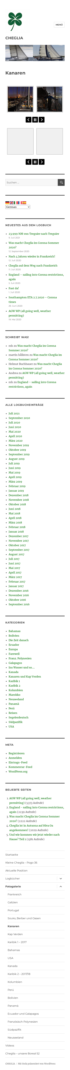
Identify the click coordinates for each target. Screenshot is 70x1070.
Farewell (14, 653)
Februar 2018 (17, 527)
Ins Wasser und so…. (22, 667)
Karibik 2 (14, 685)
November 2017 (19, 540)
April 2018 (15, 518)
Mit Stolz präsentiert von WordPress (37, 1063)
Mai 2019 (14, 472)
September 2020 (19, 418)
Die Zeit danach (19, 640)
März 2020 (15, 440)
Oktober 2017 (17, 545)
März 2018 (15, 522)
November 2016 (19, 595)
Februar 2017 (17, 581)
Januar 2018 (16, 531)
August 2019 (17, 458)
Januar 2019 (16, 490)
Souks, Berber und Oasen (24, 918)
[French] (20, 202)
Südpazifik (15, 722)
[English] (12, 202)
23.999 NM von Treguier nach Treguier (34, 233)
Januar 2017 (16, 586)
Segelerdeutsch (18, 717)
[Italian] (16, 202)
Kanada (13, 672)
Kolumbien (16, 690)
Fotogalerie (13, 886)
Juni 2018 (15, 508)
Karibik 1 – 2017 (17, 942)
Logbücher (12, 878)
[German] (7, 202)
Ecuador (14, 644)
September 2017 (19, 549)
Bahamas (15, 631)
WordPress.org (18, 771)
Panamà (14, 703)
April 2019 (15, 477)
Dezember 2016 (19, 590)
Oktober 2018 (17, 504)
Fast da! (14, 288)
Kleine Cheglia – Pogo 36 (21, 862)
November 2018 (19, 499)
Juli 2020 (14, 422)
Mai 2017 (14, 568)
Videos (9, 1045)
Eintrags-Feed (18, 762)
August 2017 (16, 554)
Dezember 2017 (18, 536)
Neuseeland (16, 699)
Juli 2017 (14, 558)
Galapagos (15, 663)
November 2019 (19, 445)
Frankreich (14, 894)
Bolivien (14, 635)
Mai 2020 (15, 431)
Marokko (14, 694)
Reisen (13, 713)
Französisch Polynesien (23, 1021)
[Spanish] (24, 202)
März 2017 (15, 577)
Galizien (13, 902)
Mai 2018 (14, 513)
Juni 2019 (15, 468)
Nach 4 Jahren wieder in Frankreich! (32, 256)
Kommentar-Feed (20, 767)
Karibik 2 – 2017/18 (19, 974)
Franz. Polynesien (20, 658)
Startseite (11, 854)
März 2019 (15, 481)
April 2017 (15, 572)
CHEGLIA (14, 38)
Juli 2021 (14, 413)
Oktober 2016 (17, 599)
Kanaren (13, 926)
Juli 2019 (14, 463)
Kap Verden (15, 934)
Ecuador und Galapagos (23, 1013)
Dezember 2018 (18, 495)
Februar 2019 (17, 486)
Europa (13, 649)
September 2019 (19, 454)
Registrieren (17, 753)
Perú (11, 708)
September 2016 (19, 604)
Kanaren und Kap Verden (25, 676)
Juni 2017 (14, 563)
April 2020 (15, 436)
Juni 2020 (15, 427)
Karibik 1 (14, 681)
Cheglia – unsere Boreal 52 (22, 1053)
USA (11, 726)
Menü (59, 24)
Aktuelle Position (16, 870)
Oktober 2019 (17, 449)
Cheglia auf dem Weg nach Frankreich (33, 265)
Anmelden (15, 757)
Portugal (13, 910)
